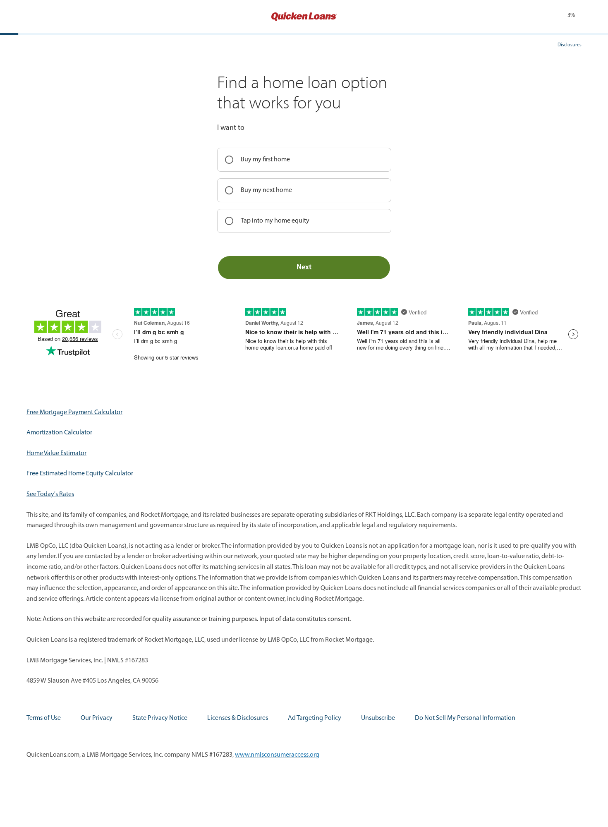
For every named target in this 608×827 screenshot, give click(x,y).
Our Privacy (97, 718)
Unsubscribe (378, 718)
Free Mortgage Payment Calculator (74, 412)
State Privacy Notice (159, 718)
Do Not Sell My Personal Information (465, 718)
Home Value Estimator (56, 453)
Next (304, 267)
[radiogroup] (304, 190)
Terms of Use (43, 718)
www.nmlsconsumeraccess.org (277, 755)
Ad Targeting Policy (314, 718)
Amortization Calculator (59, 432)
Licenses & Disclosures (237, 718)
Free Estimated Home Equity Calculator (79, 473)
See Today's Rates (50, 494)
